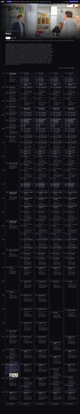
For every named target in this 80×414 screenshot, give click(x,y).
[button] (77, 70)
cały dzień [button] (72, 67)
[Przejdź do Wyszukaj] (64, 1)
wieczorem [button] (68, 67)
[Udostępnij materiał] (15, 38)
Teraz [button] (62, 67)
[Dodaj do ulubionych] (12, 38)
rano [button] (64, 67)
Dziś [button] (59, 67)
